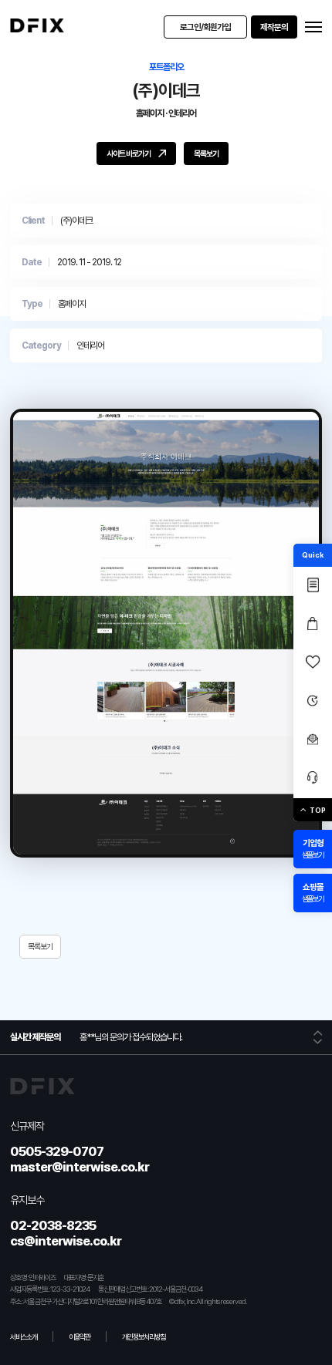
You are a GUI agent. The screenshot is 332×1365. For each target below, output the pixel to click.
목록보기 (40, 947)
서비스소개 (23, 1337)
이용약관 (79, 1337)
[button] (317, 1032)
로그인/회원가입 (205, 27)
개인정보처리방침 (143, 1337)
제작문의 (274, 27)
